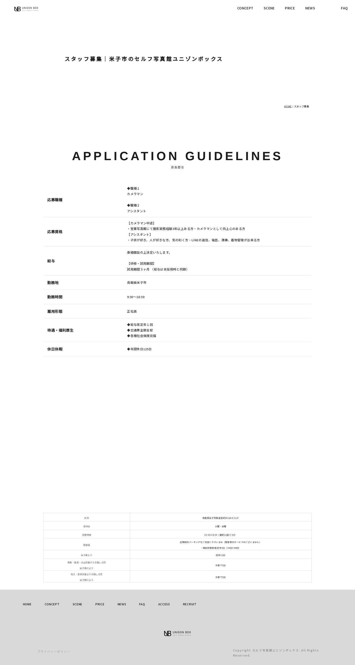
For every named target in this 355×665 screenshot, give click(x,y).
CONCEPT (245, 8)
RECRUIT (190, 604)
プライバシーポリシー (54, 651)
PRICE (290, 8)
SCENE (269, 8)
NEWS (310, 8)
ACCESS (164, 604)
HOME (288, 106)
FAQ (344, 8)
